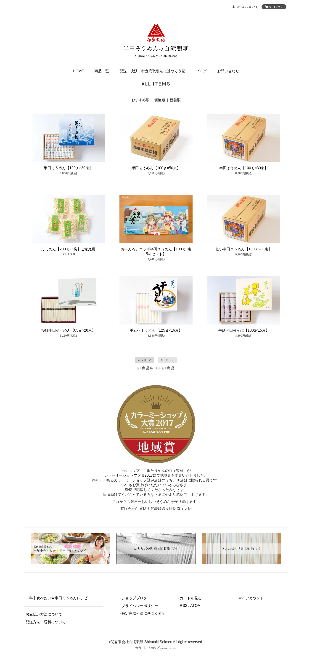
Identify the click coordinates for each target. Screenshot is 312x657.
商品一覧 (101, 71)
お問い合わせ (228, 71)
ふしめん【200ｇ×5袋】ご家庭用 (68, 249)
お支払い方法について (44, 614)
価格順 (159, 100)
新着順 (175, 100)
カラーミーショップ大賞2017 (128, 475)
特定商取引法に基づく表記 (143, 613)
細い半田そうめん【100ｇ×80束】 (244, 249)
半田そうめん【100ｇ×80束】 (243, 168)
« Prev (144, 360)
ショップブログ (134, 598)
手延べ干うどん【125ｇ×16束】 (156, 330)
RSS (184, 606)
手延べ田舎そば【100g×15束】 (243, 330)
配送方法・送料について (46, 622)
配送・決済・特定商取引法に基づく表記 (152, 71)
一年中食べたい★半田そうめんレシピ (57, 598)
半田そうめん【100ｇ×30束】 (68, 168)
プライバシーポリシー (140, 606)
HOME (78, 71)
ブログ (201, 71)
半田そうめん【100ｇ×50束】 (156, 168)
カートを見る (191, 598)
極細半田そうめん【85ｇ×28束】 (68, 330)
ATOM (195, 606)
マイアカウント (251, 598)
